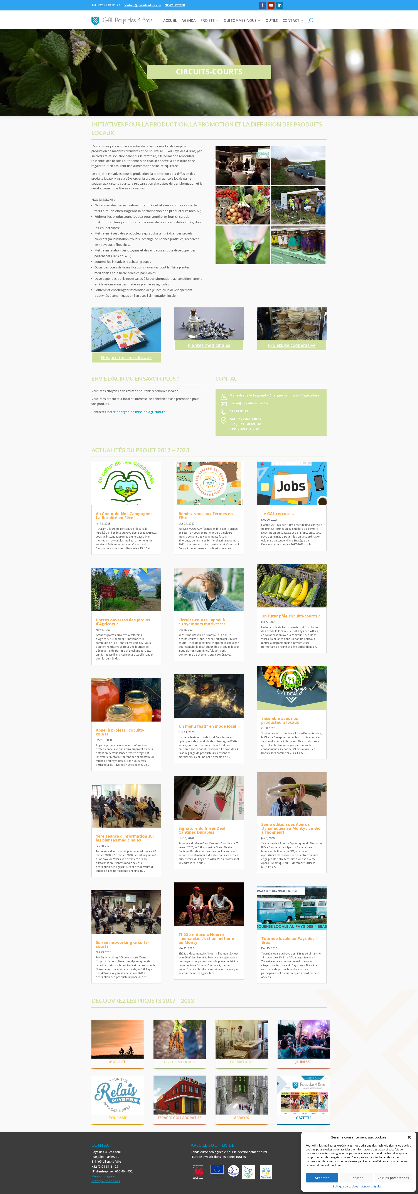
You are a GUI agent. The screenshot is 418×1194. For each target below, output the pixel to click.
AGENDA (189, 20)
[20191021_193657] (243, 184)
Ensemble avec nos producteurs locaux (280, 720)
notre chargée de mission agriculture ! (137, 412)
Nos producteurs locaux (126, 357)
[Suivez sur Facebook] (262, 5)
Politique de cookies (345, 1186)
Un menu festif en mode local (207, 726)
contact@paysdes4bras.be (142, 5)
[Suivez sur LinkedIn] (279, 5)
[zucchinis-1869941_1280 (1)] (243, 263)
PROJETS (208, 20)
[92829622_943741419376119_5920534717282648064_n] (298, 263)
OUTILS (272, 20)
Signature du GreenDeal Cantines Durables (202, 830)
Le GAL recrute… (277, 513)
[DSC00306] (298, 184)
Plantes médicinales (209, 345)
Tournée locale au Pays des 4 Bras (289, 940)
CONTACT (291, 20)
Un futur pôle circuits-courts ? (290, 616)
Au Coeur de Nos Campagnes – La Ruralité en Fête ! (126, 515)
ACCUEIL (170, 20)
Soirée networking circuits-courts (122, 944)
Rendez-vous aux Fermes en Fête (206, 515)
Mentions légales (371, 1186)
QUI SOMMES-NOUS (240, 20)
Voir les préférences (393, 1177)
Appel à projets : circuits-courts (120, 732)
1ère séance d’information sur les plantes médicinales (125, 838)
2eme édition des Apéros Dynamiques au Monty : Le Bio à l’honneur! (291, 828)
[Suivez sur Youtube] (271, 5)
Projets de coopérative (291, 345)
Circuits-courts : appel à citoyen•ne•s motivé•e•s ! (203, 621)
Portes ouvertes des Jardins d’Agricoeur (123, 621)
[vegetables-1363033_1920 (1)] (243, 223)
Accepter (322, 1177)
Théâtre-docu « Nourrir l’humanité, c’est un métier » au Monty (206, 938)
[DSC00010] (298, 223)
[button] (409, 1137)
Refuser (357, 1177)
